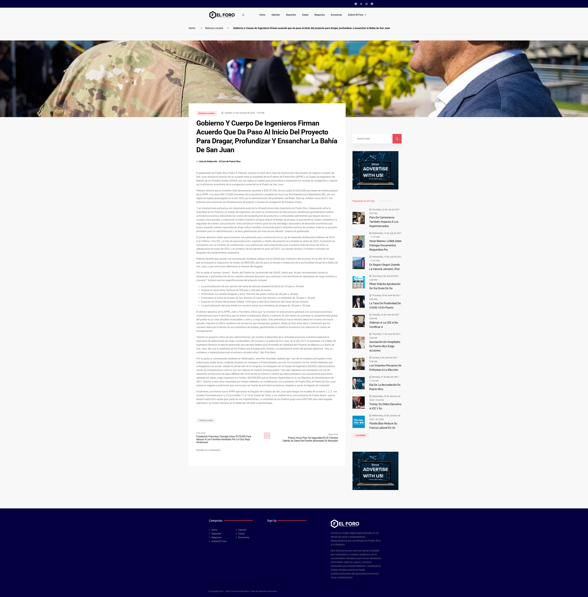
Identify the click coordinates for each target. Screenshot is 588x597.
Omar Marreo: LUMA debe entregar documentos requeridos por (385, 245)
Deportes (291, 14)
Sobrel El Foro (355, 14)
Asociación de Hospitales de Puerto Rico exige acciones (384, 346)
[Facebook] (356, 4)
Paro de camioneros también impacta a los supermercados (383, 222)
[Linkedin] (372, 4)
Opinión (275, 14)
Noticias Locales (214, 28)
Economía (336, 14)
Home (192, 28)
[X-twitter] (361, 4)
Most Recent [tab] (386, 201)
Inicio (262, 14)
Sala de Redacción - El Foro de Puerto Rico (220, 161)
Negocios (320, 14)
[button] (357, 14)
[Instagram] (366, 4)
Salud (305, 14)
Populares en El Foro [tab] (363, 201)
